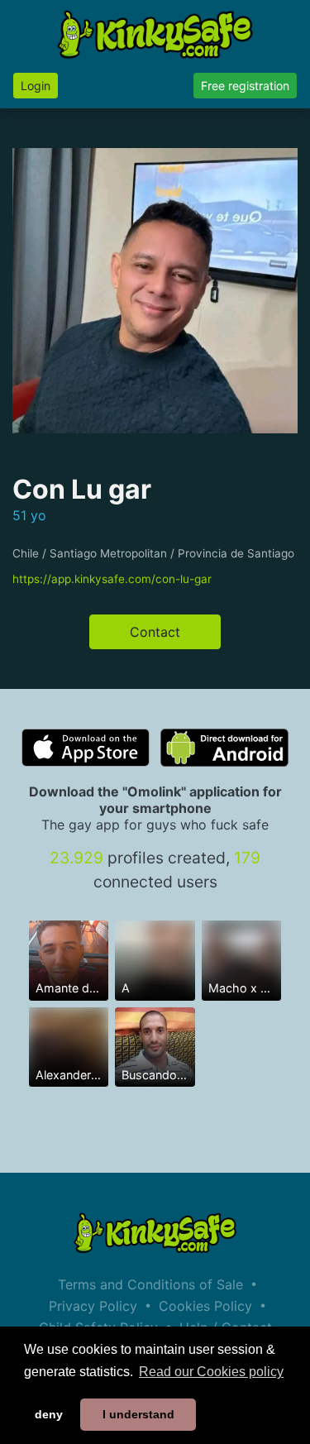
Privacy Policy (93, 1306)
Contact (155, 632)
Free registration (245, 86)
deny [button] (49, 1414)
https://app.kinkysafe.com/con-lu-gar (112, 579)
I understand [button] (138, 1414)
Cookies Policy (205, 1306)
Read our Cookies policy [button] (211, 1372)
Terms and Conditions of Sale (150, 1284)
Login (35, 86)
